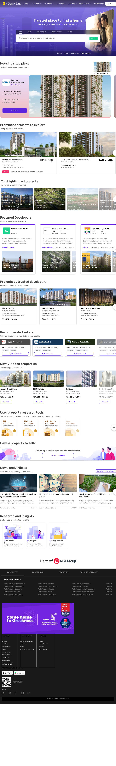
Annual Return (6, 652)
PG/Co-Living (57, 32)
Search (94, 38)
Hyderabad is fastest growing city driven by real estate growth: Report (18, 495)
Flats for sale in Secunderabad (83, 592)
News (41, 641)
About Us (5, 644)
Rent (29, 32)
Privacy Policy (6, 655)
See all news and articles (106, 471)
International (43, 649)
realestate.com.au (26, 641)
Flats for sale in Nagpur (46, 589)
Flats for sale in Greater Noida (14, 584)
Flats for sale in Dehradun (81, 584)
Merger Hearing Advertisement (7, 663)
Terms (4, 649)
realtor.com (24, 644)
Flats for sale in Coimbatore (48, 586)
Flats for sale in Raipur (80, 586)
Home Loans (43, 644)
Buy (20, 32)
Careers (4, 641)
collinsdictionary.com (27, 649)
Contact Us (5, 657)
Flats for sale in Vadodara (47, 594)
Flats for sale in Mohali (46, 584)
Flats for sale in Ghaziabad (13, 586)
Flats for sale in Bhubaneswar (82, 594)
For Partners (6, 646)
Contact (14, 110)
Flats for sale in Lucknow (13, 589)
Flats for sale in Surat (45, 592)
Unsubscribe (6, 660)
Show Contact (16, 354)
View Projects (15, 85)
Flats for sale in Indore (12, 592)
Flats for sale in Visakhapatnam (83, 589)
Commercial (41, 32)
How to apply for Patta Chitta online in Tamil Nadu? (95, 495)
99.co (22, 646)
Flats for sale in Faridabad (13, 594)
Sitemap (41, 646)
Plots (70, 32)
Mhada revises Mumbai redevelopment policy (56, 495)
